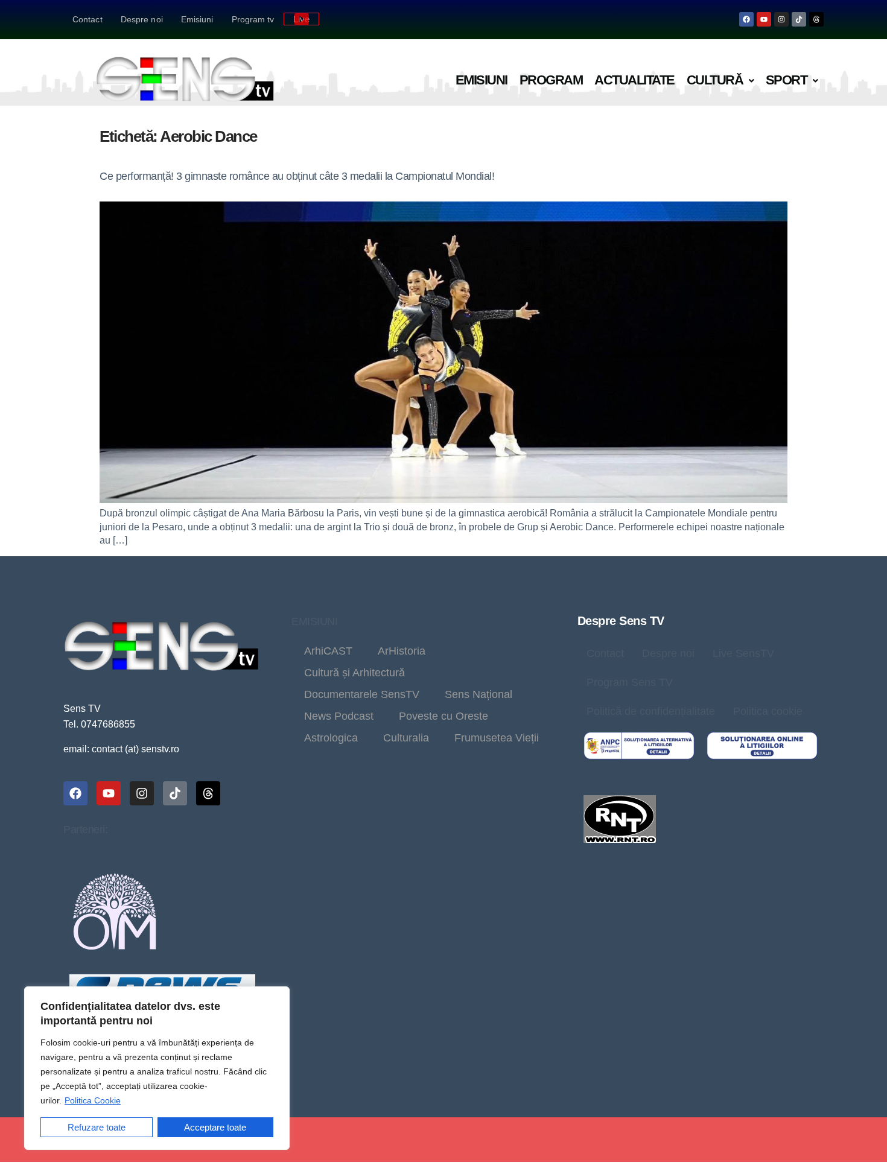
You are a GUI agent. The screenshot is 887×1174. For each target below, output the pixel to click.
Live (301, 19)
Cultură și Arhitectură (354, 673)
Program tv (253, 19)
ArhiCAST (328, 651)
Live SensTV (743, 653)
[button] (720, 80)
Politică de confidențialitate (651, 711)
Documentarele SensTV (361, 694)
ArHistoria (401, 651)
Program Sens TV (630, 682)
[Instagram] (781, 19)
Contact (87, 19)
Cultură (715, 79)
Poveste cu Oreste (443, 716)
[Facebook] (746, 19)
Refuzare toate (97, 1127)
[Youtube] (764, 19)
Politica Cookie (93, 1100)
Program (551, 79)
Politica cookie (768, 711)
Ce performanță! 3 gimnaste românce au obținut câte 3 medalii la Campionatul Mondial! (297, 176)
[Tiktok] (799, 19)
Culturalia (406, 738)
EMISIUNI (314, 621)
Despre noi (142, 19)
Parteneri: (85, 829)
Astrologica (331, 738)
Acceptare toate (215, 1127)
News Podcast (339, 716)
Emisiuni (197, 19)
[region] (157, 1068)
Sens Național (478, 694)
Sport (786, 79)
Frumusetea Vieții (496, 738)
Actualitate (634, 79)
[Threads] (816, 19)
